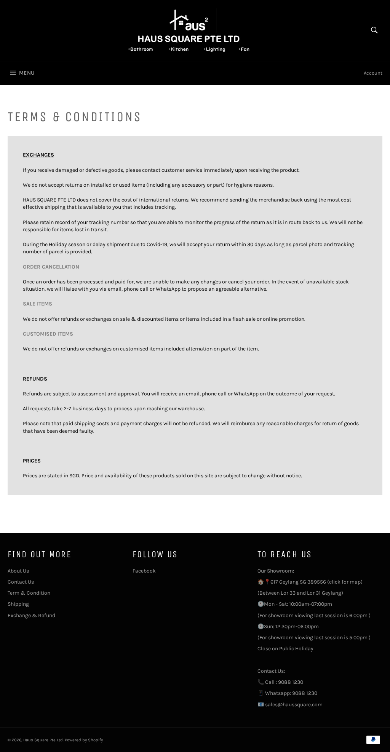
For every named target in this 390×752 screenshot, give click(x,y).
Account (373, 73)
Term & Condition (29, 593)
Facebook (144, 571)
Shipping (18, 604)
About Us (18, 571)
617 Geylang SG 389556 (298, 582)
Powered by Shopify (84, 740)
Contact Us (21, 582)
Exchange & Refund (31, 615)
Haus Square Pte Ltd (43, 740)
